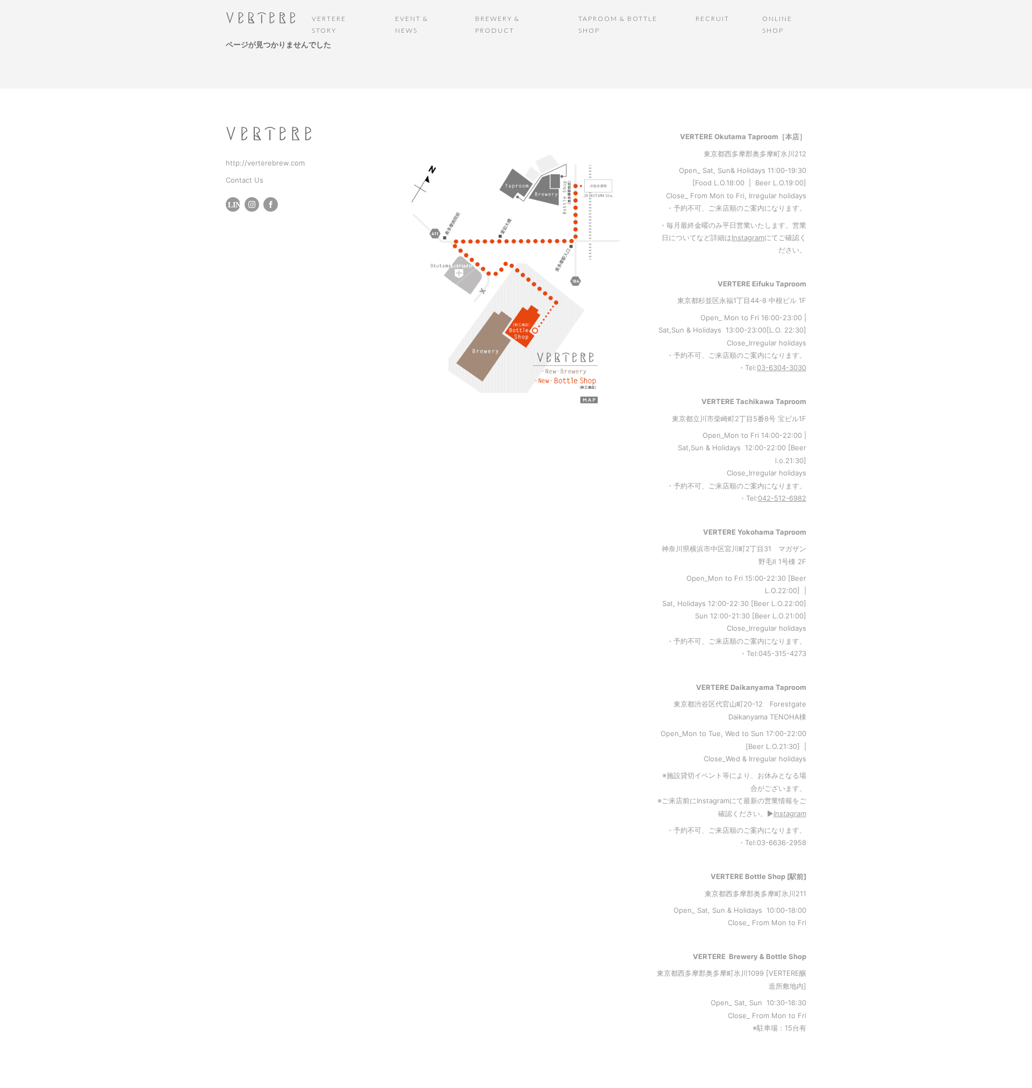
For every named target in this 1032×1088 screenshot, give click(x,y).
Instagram (748, 237)
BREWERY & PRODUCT (497, 24)
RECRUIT (712, 19)
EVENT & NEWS (411, 24)
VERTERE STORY (329, 24)
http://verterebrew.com (265, 162)
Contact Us (244, 180)
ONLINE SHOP (777, 24)
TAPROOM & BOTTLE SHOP (617, 24)
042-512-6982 (782, 498)
